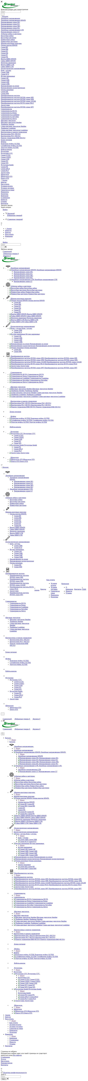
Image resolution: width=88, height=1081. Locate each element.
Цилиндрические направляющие (26, 832)
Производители (6, 1063)
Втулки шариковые (25, 847)
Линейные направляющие (23, 750)
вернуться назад (7, 1055)
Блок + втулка (23, 838)
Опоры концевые (24, 865)
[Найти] (2, 14)
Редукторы (18, 972)
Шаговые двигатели (21, 915)
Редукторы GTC (24, 977)
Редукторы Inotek (24, 993)
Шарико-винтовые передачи (24, 796)
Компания (13, 1038)
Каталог (12, 742)
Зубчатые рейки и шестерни (24, 780)
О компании (5, 1057)
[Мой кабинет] (2, 717)
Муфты (16, 953)
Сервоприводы (19, 897)
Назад (14, 740)
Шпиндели (18, 1009)
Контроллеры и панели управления (27, 934)
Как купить (13, 1023)
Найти (4, 1079)
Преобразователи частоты (23, 877)
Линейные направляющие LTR (29, 769)
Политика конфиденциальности (15, 1073)
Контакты (4, 1065)
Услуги (3, 1059)
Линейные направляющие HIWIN (30, 756)
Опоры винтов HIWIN (26, 802)
